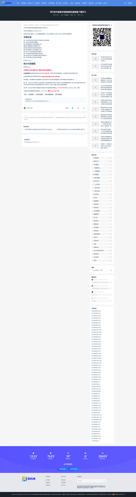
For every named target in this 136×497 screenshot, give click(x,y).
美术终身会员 (74, 469)
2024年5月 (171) (96, 374)
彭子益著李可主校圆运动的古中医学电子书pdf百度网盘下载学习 (43, 129)
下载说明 (48, 485)
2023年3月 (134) (96, 407)
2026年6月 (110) (96, 315)
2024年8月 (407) (96, 367)
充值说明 (48, 482)
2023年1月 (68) (96, 412)
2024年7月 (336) (96, 370)
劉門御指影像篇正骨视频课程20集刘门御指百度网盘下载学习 (71, 117)
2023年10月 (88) (96, 391)
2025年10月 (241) (96, 334)
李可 (25, 94)
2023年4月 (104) (96, 405)
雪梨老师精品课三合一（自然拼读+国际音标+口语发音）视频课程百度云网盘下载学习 (106, 124)
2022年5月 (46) (96, 431)
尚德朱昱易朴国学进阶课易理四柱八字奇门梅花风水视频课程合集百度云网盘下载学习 (106, 102)
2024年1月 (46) (96, 384)
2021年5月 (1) (95, 441)
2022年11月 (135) (96, 417)
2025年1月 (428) (96, 356)
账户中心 (63, 485)
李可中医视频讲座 (49, 94)
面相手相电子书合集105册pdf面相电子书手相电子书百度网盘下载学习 (106, 109)
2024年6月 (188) (96, 372)
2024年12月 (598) (96, 358)
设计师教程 (98, 3)
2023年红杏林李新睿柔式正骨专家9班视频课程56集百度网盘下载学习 (38, 118)
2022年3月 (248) (96, 436)
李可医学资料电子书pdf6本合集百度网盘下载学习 (71, 129)
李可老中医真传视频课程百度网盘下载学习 (40, 101)
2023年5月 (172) (96, 403)
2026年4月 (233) (96, 320)
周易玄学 (30, 3)
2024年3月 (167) (96, 379)
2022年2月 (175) (96, 438)
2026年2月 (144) (96, 325)
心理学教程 (51, 3)
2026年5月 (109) (96, 318)
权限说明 (63, 482)
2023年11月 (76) (96, 389)
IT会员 (72, 3)
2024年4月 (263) (96, 377)
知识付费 (58, 3)
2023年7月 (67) (96, 398)
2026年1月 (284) (96, 327)
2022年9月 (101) (96, 422)
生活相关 (65, 3)
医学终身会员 (63, 469)
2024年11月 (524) (96, 360)
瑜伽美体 (77, 3)
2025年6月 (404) (96, 344)
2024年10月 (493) (96, 363)
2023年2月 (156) (96, 410)
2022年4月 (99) (96, 433)
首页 (18, 3)
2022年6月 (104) (96, 429)
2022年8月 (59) (96, 424)
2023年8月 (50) (96, 396)
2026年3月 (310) (96, 322)
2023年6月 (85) (96, 400)
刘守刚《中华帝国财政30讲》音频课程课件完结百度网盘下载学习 (106, 95)
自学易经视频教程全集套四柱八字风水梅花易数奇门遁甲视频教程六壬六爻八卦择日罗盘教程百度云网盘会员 (106, 80)
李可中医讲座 (58, 94)
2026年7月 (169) (96, 313)
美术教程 (43, 3)
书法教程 (37, 3)
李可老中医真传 (39, 94)
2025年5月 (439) (96, 346)
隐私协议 (63, 480)
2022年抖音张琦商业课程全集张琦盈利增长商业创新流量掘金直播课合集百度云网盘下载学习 (106, 87)
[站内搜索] (125, 3)
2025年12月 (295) (96, 330)
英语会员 (91, 3)
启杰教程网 (31, 25)
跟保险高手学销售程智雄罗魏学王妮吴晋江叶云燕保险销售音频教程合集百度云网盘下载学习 (106, 116)
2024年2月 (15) (96, 382)
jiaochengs (30, 108)
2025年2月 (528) (96, 353)
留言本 (105, 3)
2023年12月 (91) (96, 386)
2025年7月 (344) (96, 341)
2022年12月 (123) (96, 415)
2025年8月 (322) (96, 339)
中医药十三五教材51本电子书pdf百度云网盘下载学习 (106, 146)
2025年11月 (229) (96, 332)
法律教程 (84, 3)
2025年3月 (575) (96, 351)
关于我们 (48, 480)
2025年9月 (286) (96, 337)
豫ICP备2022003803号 (119, 494)
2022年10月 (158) (96, 419)
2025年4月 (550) (96, 348)
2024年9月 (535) (96, 365)
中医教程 (23, 3)
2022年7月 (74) (96, 426)
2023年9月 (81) (96, 393)
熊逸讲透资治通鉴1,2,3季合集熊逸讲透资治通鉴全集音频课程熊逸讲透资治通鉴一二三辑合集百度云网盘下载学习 (106, 131)
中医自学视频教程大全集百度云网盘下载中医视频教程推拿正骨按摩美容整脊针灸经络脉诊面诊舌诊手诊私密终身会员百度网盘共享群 (106, 138)
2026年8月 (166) (96, 311)
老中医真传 (31, 94)
